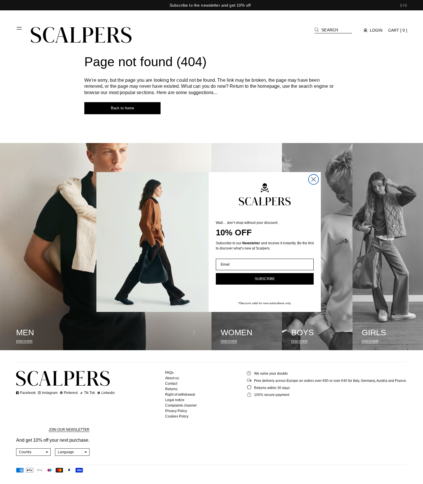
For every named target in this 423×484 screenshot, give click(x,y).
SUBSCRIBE (265, 279)
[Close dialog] (313, 179)
